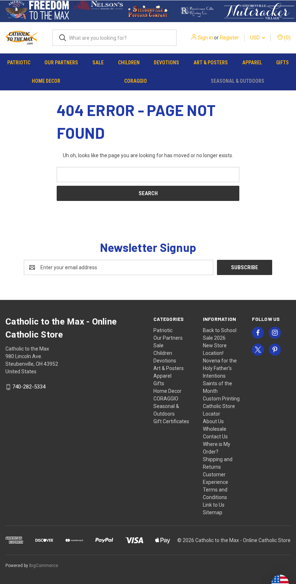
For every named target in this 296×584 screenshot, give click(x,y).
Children (129, 62)
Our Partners (61, 62)
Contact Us (215, 436)
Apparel (252, 62)
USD (255, 37)
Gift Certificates (171, 421)
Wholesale (214, 429)
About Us (213, 421)
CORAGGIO (135, 81)
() (287, 37)
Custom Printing (221, 399)
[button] (37, 11)
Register (229, 37)
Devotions (166, 62)
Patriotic (18, 62)
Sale (98, 62)
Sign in (205, 37)
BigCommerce (43, 565)
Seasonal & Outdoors (237, 81)
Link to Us (214, 505)
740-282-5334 (28, 387)
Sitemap (212, 512)
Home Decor (46, 81)
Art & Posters (210, 62)
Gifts (282, 62)
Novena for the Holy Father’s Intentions (220, 368)
